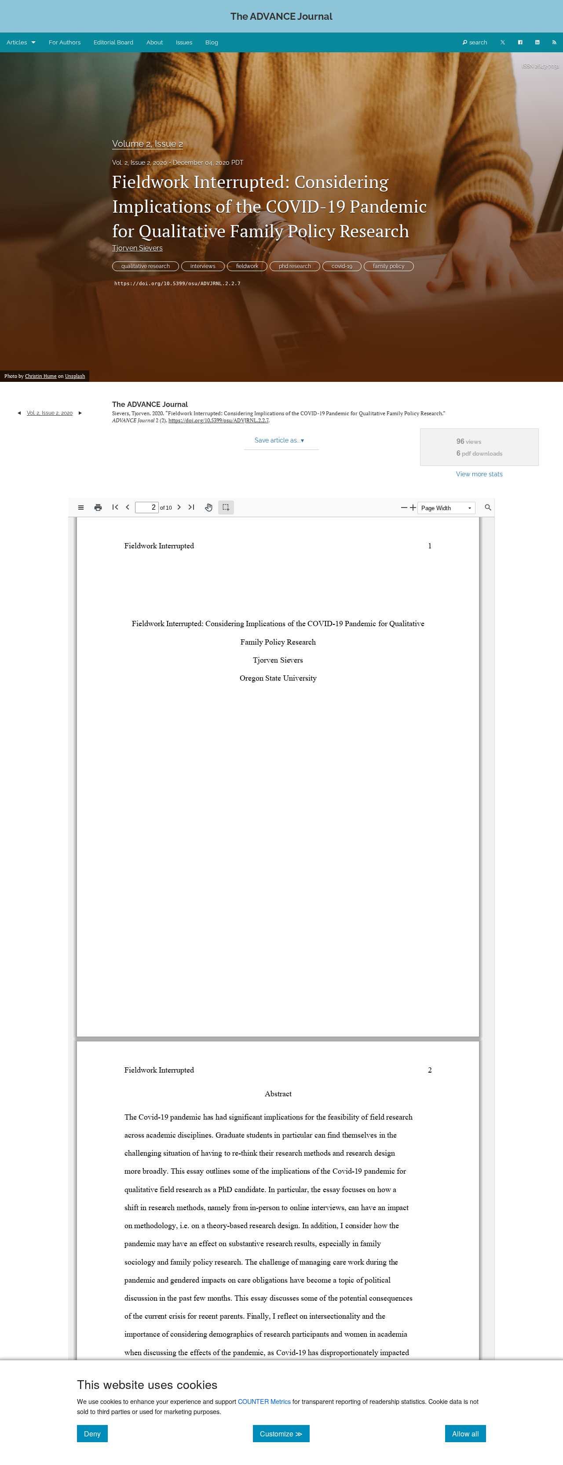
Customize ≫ (285, 1433)
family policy (389, 266)
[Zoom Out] (404, 507)
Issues (184, 42)
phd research (295, 266)
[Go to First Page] (115, 506)
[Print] (98, 507)
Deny (96, 1433)
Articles (17, 42)
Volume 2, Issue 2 (147, 143)
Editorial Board (113, 42)
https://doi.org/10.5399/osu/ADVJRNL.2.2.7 (177, 283)
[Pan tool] (208, 507)
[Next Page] (179, 506)
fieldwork (247, 266)
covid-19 (342, 266)
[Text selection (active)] (226, 507)
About (154, 42)
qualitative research (145, 266)
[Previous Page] (127, 506)
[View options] (80, 507)
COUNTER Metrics (264, 1401)
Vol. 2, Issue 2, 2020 (139, 162)
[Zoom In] (413, 507)
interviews (203, 266)
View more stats (479, 474)
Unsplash (75, 376)
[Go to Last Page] (191, 506)
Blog (211, 42)
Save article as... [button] (279, 440)
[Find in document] (488, 507)
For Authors (64, 42)
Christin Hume (41, 376)
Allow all (469, 1433)
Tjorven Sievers (137, 248)
